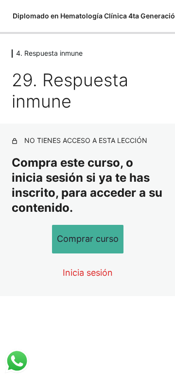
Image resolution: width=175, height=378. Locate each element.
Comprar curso (88, 239)
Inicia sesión (88, 273)
